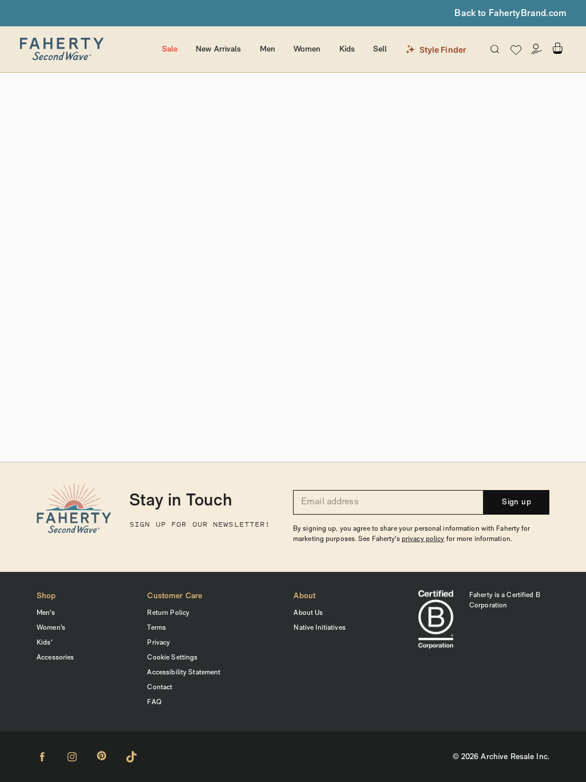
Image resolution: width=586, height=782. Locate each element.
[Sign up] (536, 49)
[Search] (495, 49)
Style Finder (443, 49)
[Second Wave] (85, 49)
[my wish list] (515, 49)
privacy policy (423, 539)
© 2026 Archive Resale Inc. (501, 757)
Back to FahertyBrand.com (510, 13)
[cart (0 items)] (557, 48)
